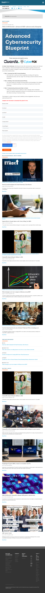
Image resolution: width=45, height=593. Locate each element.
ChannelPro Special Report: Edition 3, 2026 (12, 257)
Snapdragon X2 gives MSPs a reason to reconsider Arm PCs (16, 463)
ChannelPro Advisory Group (8, 565)
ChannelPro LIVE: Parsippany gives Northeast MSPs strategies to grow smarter (21, 429)
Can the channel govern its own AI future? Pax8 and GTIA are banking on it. (20, 328)
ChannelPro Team (10, 24)
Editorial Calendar (8, 560)
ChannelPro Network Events (17, 556)
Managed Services (12, 153)
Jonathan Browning (11, 430)
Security (24, 153)
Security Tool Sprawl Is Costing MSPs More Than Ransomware (15, 354)
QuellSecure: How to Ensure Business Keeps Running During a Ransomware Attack (20, 359)
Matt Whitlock (10, 186)
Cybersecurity (20, 6)
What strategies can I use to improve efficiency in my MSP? (16, 292)
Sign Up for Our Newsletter (8, 568)
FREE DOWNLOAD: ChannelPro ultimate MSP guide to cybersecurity (18, 495)
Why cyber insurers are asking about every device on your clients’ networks (18, 349)
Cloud (20, 253)
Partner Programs (36, 218)
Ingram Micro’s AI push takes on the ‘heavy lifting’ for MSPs (16, 221)
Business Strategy (5, 153)
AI (10, 6)
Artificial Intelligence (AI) (7, 218)
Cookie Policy (37, 572)
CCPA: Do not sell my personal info (37, 579)
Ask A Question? (8, 572)
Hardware (23, 253)
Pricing (25, 6)
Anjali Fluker (10, 223)
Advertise (23, 558)
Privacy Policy (37, 570)
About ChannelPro (8, 556)
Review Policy (37, 565)
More (28, 6)
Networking (4, 254)
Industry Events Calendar (16, 560)
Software (21, 182)
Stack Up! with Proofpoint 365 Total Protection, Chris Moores (17, 184)
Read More (4, 191)
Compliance (14, 6)
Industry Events (29, 253)
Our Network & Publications (8, 563)
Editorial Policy (37, 575)
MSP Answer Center (19, 153)
